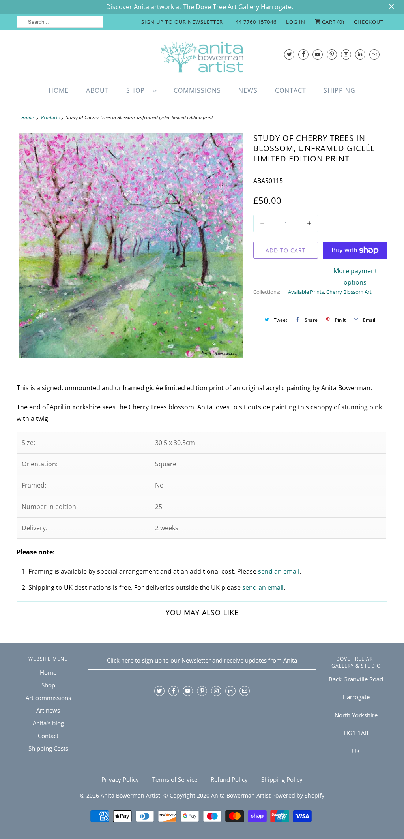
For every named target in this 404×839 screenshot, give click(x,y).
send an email (278, 571)
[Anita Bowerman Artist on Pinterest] (332, 54)
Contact (290, 90)
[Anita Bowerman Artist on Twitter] (289, 54)
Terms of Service (174, 779)
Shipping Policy (282, 779)
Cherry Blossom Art (349, 291)
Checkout (368, 21)
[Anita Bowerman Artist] (202, 57)
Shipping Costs (48, 748)
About (97, 90)
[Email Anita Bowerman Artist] (374, 54)
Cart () (332, 21)
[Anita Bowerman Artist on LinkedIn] (360, 54)
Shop (137, 90)
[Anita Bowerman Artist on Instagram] (346, 54)
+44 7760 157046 (254, 21)
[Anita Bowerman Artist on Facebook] (303, 54)
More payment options (355, 277)
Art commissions (48, 698)
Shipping (339, 90)
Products (50, 117)
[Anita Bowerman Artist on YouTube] (317, 54)
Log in (295, 21)
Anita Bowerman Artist (130, 795)
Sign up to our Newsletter (182, 21)
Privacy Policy (120, 779)
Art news (48, 710)
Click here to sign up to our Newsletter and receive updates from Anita (202, 660)
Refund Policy (229, 779)
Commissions (197, 90)
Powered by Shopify (298, 795)
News (248, 90)
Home (59, 90)
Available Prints (306, 291)
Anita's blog (48, 723)
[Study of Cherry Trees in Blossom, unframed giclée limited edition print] (131, 245)
